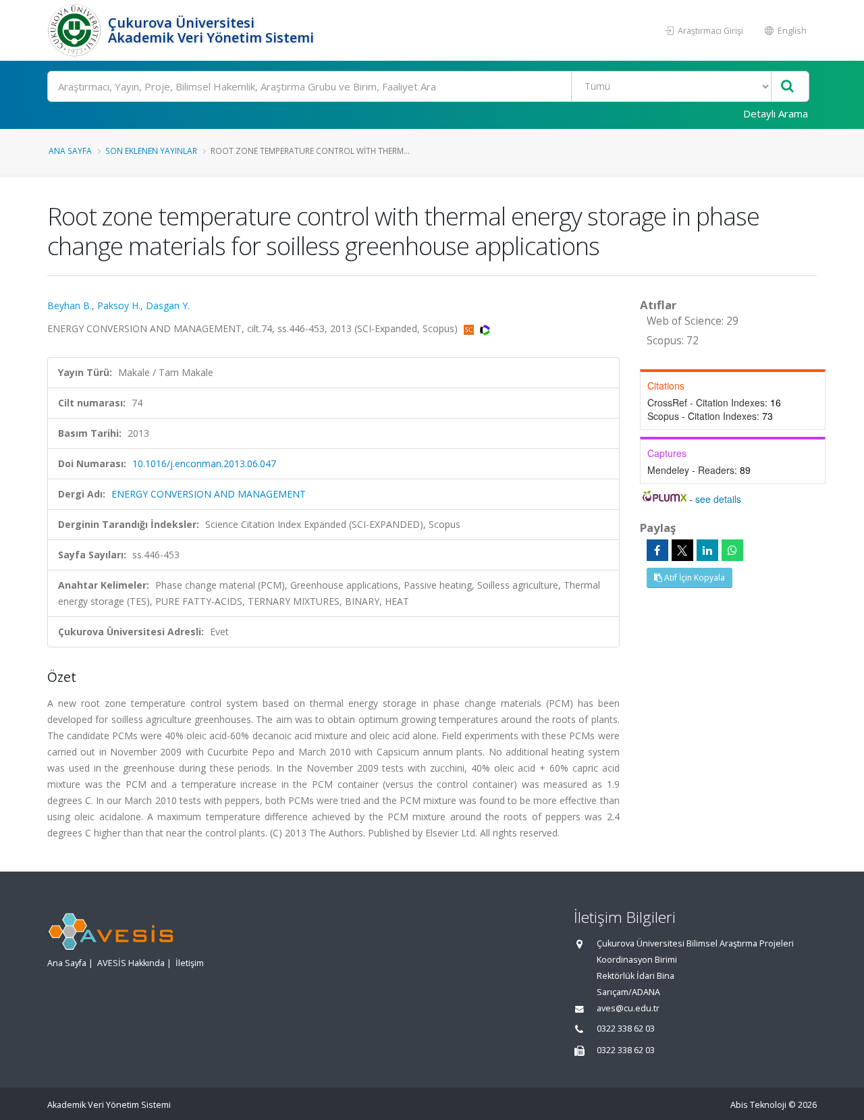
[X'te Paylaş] (682, 550)
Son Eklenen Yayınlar (151, 150)
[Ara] (787, 87)
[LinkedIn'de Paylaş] (707, 550)
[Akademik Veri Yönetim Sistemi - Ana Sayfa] (76, 30)
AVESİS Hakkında (131, 963)
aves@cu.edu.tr (628, 1008)
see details (718, 499)
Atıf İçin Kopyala (693, 577)
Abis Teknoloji (758, 1105)
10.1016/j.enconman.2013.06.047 (204, 463)
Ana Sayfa (70, 150)
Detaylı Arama (775, 113)
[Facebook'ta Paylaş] (657, 550)
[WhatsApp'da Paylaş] (732, 550)
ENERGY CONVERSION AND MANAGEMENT (208, 493)
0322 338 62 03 (626, 1028)
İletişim (190, 963)
